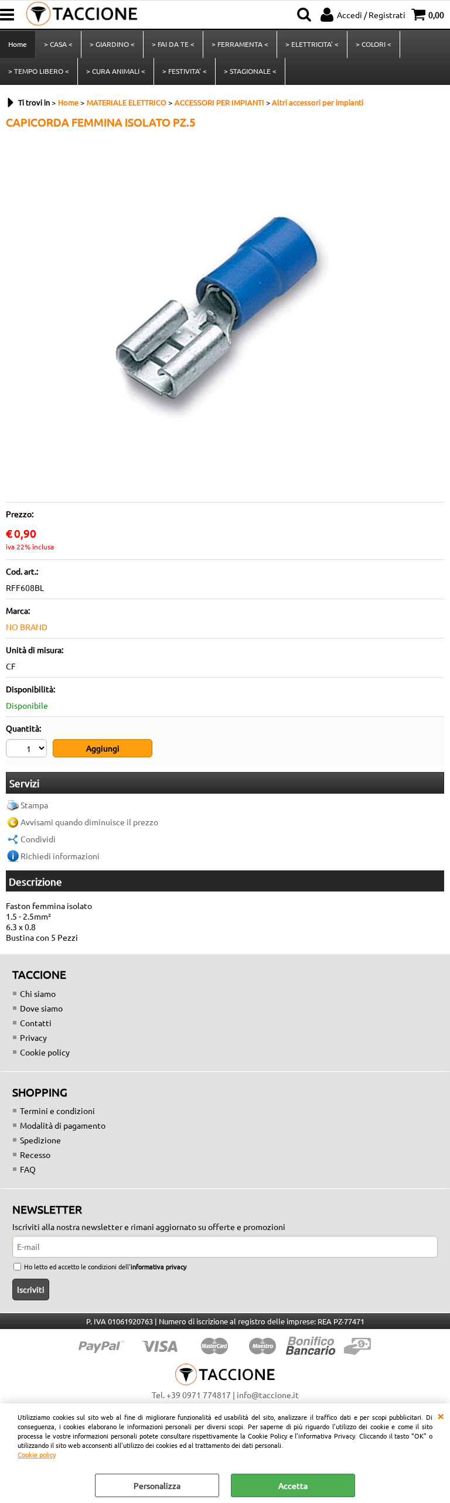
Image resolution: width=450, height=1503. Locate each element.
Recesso (35, 1154)
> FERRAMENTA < (240, 44)
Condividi (38, 839)
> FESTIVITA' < (184, 71)
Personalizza (157, 1485)
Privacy (33, 1037)
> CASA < (58, 44)
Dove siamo (41, 1008)
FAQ (28, 1169)
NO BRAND (26, 626)
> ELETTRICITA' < (312, 44)
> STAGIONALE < (250, 71)
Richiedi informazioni (60, 855)
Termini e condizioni (57, 1110)
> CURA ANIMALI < (115, 71)
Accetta (293, 1485)
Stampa (34, 805)
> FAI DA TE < (173, 44)
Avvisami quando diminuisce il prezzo (89, 822)
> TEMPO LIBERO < (38, 71)
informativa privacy (158, 1266)
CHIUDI (440, 1415)
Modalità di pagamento (62, 1125)
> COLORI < (373, 44)
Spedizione (40, 1140)
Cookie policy (37, 1454)
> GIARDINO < (112, 44)
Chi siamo (38, 993)
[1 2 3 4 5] (28, 749)
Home (17, 44)
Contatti (36, 1022)
